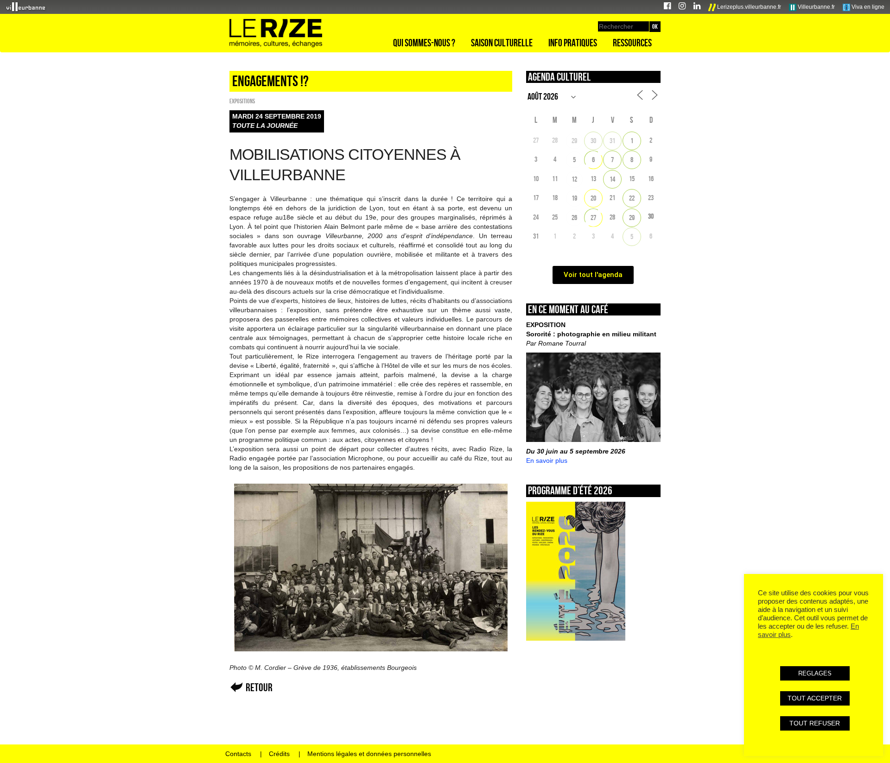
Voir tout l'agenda (593, 275)
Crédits (279, 753)
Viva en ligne (867, 7)
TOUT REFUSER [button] (814, 723)
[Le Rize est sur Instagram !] (682, 7)
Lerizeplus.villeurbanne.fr (748, 7)
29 (574, 141)
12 (574, 179)
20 (593, 198)
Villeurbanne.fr (815, 7)
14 (612, 179)
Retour (259, 687)
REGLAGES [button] (815, 673)
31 (612, 141)
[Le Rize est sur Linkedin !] (696, 7)
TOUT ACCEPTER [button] (815, 698)
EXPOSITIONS (242, 101)
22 (632, 198)
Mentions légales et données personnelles (369, 753)
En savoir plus (546, 460)
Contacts (238, 753)
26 (574, 217)
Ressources (632, 42)
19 (574, 198)
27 (593, 217)
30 (593, 141)
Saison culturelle (502, 42)
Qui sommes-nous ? (424, 42)
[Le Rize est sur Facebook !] (667, 7)
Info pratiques (572, 42)
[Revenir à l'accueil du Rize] (275, 33)
